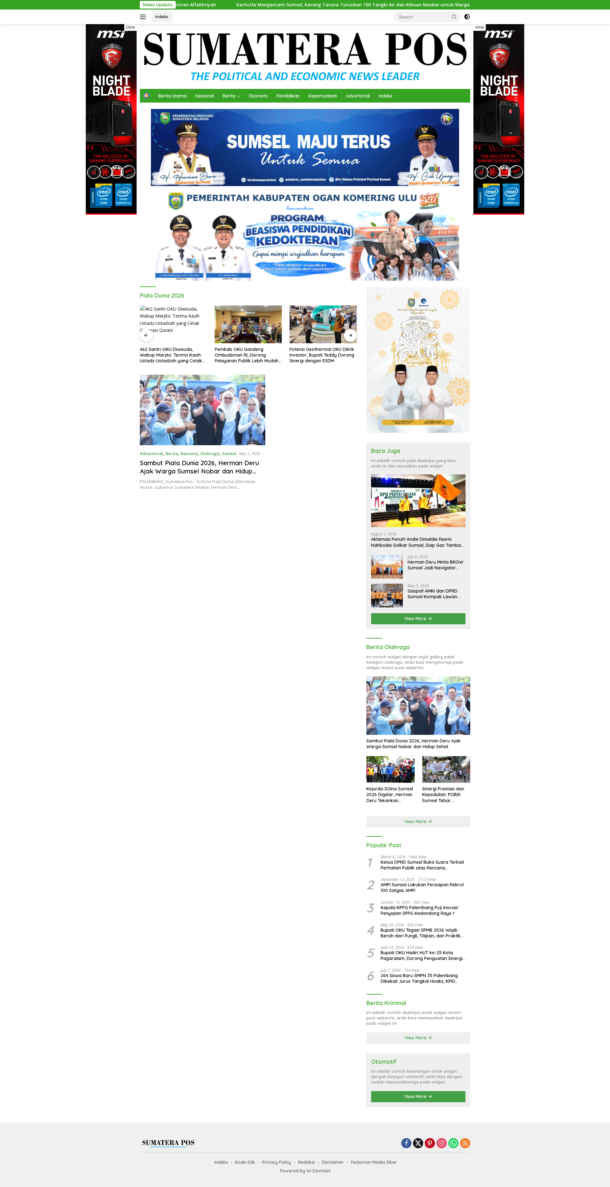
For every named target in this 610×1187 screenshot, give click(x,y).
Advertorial (358, 96)
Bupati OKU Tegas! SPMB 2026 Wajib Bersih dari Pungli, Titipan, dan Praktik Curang (421, 933)
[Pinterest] (430, 1143)
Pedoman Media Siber (374, 1162)
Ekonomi (258, 96)
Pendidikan (288, 96)
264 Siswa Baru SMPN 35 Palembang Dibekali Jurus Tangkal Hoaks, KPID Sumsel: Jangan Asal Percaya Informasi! (423, 978)
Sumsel (229, 453)
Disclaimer (333, 1162)
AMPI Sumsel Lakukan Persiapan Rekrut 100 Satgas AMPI (422, 887)
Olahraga (210, 453)
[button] (454, 16)
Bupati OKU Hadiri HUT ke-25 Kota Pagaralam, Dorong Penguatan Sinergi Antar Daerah (422, 955)
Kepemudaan (322, 96)
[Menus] (144, 16)
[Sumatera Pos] (305, 56)
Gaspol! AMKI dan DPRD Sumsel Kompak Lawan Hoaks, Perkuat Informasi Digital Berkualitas (434, 594)
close (130, 27)
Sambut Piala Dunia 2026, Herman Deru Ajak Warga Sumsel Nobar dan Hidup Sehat (199, 471)
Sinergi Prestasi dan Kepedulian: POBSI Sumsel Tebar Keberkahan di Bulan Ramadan (444, 794)
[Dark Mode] (467, 16)
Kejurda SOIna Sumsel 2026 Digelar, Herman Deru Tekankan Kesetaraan (389, 794)
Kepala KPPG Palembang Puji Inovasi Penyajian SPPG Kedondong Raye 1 (419, 910)
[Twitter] (418, 1143)
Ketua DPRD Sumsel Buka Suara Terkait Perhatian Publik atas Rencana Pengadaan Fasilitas (422, 865)
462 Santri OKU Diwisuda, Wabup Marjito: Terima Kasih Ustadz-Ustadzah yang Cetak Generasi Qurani (171, 355)
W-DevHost (318, 1171)
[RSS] (465, 1143)
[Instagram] (442, 1143)
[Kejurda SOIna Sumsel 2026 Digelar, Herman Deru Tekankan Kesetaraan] (390, 769)
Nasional (204, 96)
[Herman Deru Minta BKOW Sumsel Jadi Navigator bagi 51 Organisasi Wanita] (387, 567)
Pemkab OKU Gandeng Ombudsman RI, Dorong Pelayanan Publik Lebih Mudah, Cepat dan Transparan (247, 355)
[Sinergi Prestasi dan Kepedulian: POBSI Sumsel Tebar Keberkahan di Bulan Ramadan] (446, 769)
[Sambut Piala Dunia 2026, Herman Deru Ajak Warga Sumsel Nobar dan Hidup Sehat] (202, 410)
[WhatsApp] (453, 1143)
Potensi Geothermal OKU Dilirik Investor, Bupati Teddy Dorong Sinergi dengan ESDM (321, 355)
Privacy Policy (276, 1162)
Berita (229, 96)
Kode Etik (245, 1162)
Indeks (161, 16)
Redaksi (306, 1162)
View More (416, 618)
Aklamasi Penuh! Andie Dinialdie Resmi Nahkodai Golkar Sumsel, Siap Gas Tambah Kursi (417, 542)
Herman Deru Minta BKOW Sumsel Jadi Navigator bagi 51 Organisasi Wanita (435, 565)
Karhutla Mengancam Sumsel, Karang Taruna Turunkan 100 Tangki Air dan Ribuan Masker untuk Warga (289, 5)
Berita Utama (172, 96)
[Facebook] (406, 1143)
